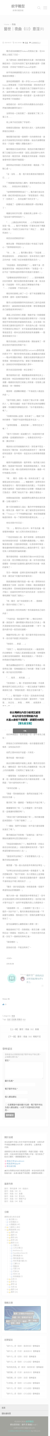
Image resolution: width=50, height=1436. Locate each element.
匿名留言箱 (25, 723)
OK (25, 731)
